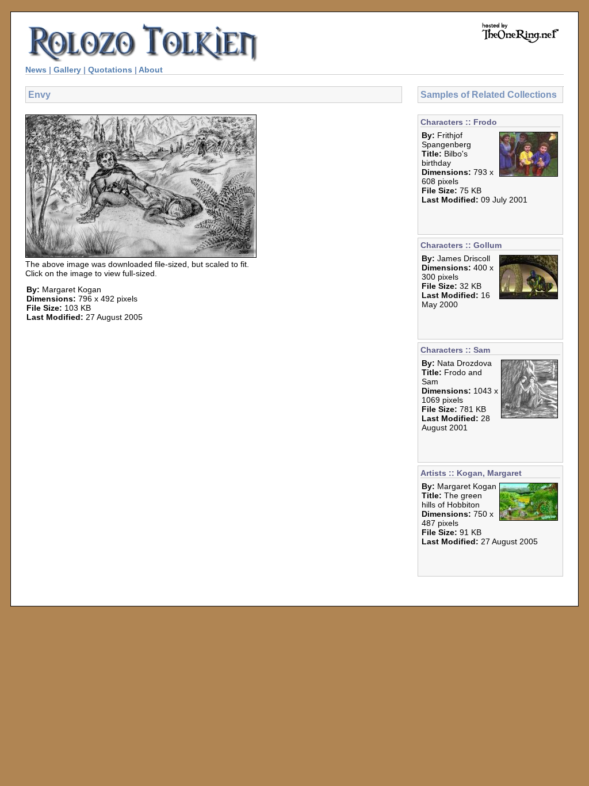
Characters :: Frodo (458, 122)
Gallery (67, 69)
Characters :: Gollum (461, 245)
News (36, 69)
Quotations (110, 69)
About (151, 69)
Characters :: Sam (455, 349)
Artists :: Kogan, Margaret (471, 473)
